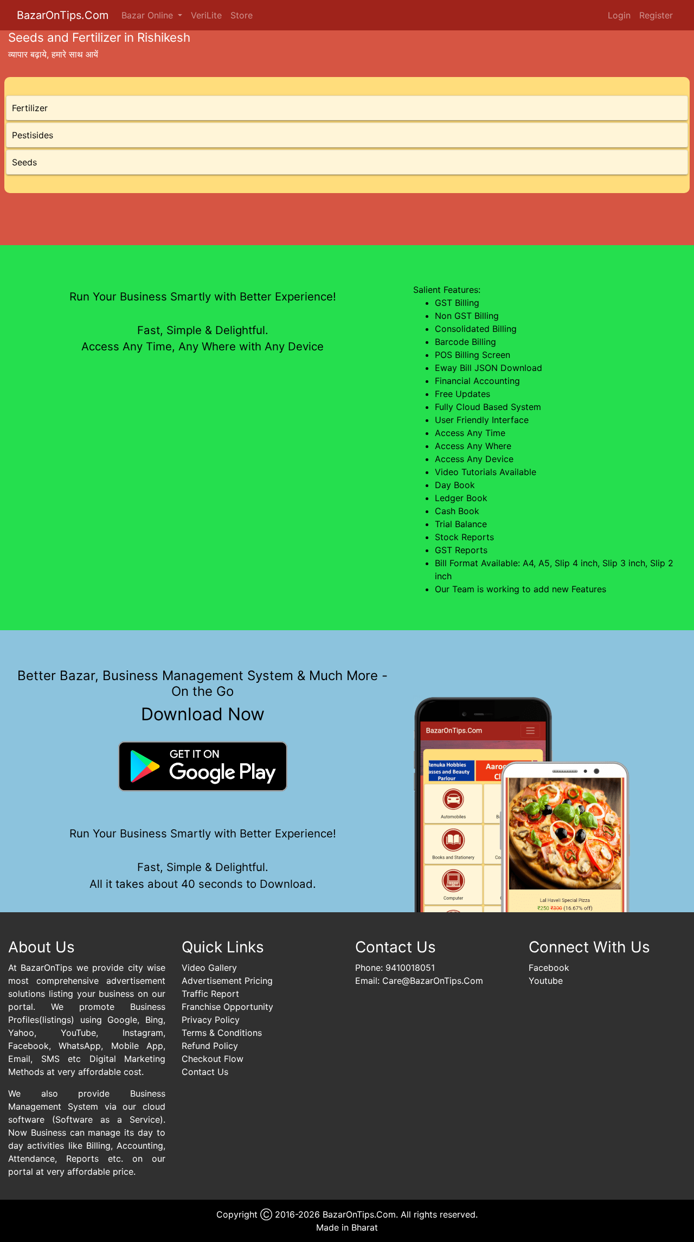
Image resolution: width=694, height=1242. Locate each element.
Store (241, 15)
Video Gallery (209, 967)
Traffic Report (210, 993)
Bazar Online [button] (148, 15)
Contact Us (205, 1071)
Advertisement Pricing (227, 980)
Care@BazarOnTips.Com (432, 980)
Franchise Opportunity (227, 1006)
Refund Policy (210, 1045)
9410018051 (410, 967)
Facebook (549, 967)
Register (656, 15)
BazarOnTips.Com (62, 15)
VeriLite (206, 15)
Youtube (546, 980)
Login (619, 15)
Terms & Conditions (222, 1032)
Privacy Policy (211, 1019)
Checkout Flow (212, 1058)
